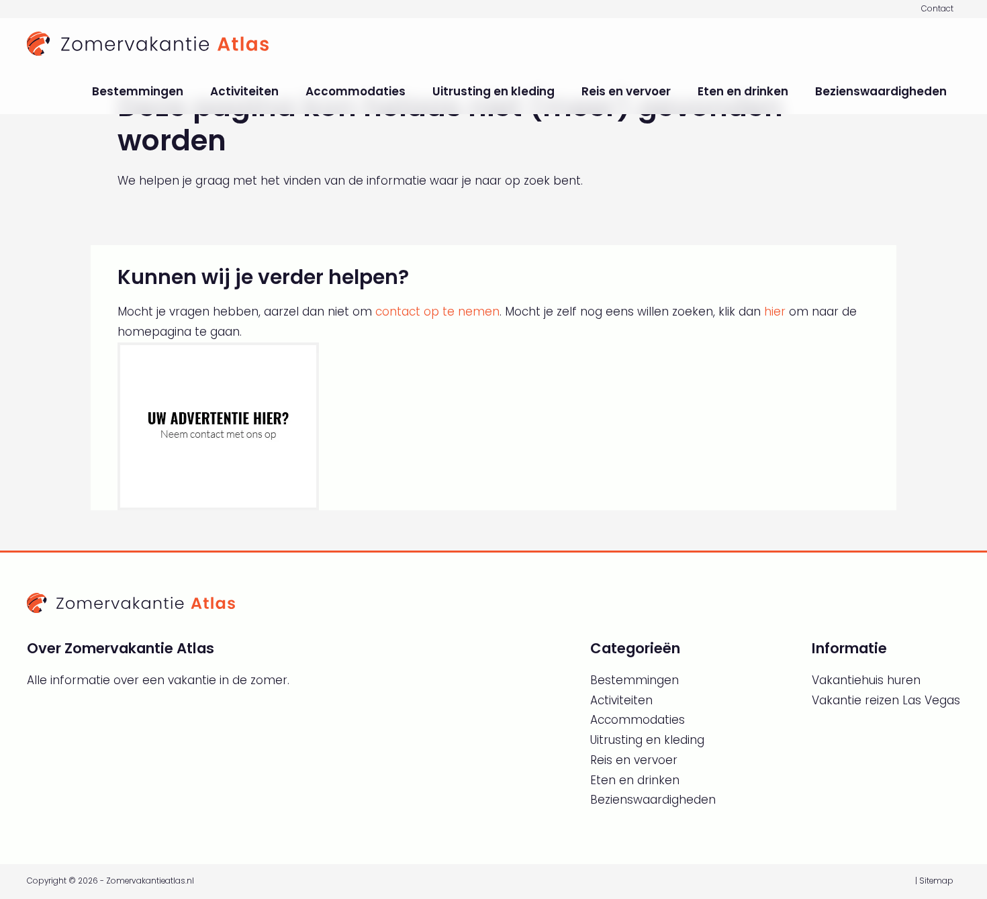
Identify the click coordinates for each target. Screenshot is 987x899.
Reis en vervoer (626, 91)
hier (775, 311)
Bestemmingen (137, 91)
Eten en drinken (743, 91)
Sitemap (936, 881)
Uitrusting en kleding (493, 91)
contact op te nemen (437, 311)
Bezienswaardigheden (881, 91)
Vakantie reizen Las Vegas (886, 700)
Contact (937, 8)
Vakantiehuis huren (866, 680)
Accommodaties (356, 91)
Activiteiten (244, 91)
